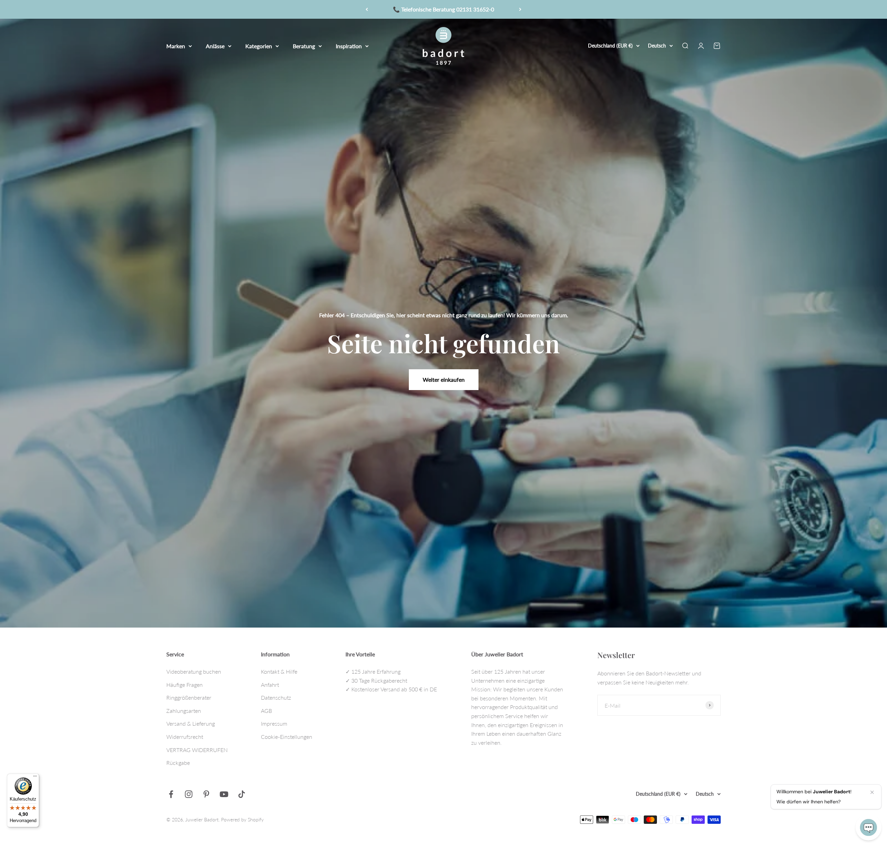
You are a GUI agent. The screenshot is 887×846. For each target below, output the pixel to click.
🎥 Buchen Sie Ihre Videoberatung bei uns (443, 9)
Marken (175, 45)
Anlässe (215, 45)
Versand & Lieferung (190, 723)
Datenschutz (276, 697)
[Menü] (35, 778)
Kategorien (258, 45)
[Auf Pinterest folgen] (206, 794)
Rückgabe (178, 762)
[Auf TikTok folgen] (241, 794)
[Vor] (520, 9)
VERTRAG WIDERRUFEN (197, 749)
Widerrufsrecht (184, 736)
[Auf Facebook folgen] (171, 794)
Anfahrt (270, 684)
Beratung (304, 45)
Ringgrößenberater (188, 697)
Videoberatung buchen (193, 671)
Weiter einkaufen (444, 379)
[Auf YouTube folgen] (224, 794)
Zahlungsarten (183, 710)
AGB (266, 710)
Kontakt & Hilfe (279, 671)
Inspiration (349, 45)
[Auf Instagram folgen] (188, 794)
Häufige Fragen (184, 684)
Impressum (274, 723)
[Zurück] (367, 9)
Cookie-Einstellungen (286, 736)
